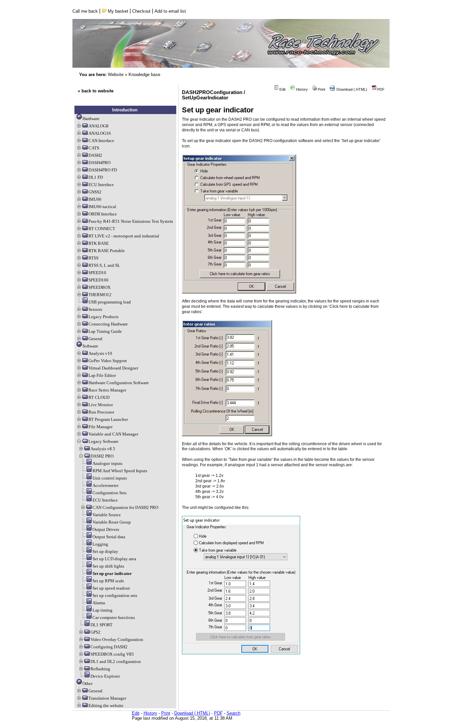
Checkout (141, 11)
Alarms (98, 602)
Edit (281, 89)
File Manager (100, 426)
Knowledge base (144, 74)
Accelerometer (105, 485)
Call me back (85, 11)
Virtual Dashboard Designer (113, 368)
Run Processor (101, 412)
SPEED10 (97, 272)
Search (233, 713)
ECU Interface (101, 184)
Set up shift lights (108, 566)
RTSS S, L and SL (104, 265)
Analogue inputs (107, 463)
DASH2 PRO (101, 456)
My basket (117, 11)
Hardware (90, 118)
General (95, 338)
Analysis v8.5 (102, 448)
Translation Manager (107, 698)
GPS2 (95, 632)
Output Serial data (108, 536)
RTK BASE (98, 243)
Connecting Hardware (108, 323)
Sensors (95, 309)
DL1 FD (95, 177)
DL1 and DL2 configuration (115, 661)
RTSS (93, 257)
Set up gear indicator (112, 573)
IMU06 (94, 199)
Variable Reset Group (111, 522)
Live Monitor (100, 404)
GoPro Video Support (107, 360)
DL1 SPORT (101, 624)
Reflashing (100, 668)
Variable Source (106, 514)
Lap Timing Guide (105, 331)
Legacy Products (103, 316)
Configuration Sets (109, 492)
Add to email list (170, 11)
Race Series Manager (107, 390)
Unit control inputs (109, 478)
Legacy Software (103, 441)
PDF (380, 89)
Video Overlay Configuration (116, 639)
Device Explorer (105, 676)
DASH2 (95, 155)
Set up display (105, 551)
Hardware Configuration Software (118, 382)
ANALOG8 (98, 125)
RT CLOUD (98, 397)
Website (116, 74)
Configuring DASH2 (109, 646)
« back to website (95, 90)
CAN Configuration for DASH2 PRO (125, 507)
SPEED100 (98, 279)
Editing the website (106, 705)
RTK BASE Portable (106, 250)
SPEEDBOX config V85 (112, 654)
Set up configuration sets (114, 595)
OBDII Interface (102, 213)
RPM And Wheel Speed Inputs (119, 470)
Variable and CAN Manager (113, 434)
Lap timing (102, 610)
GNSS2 (94, 191)
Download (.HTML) (351, 89)
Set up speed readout (111, 588)
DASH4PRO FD (102, 169)
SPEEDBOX (99, 287)
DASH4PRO (99, 162)
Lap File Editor (102, 375)
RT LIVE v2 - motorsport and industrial (123, 235)
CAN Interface (101, 140)
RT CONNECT (101, 228)
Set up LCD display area (114, 558)
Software (90, 345)
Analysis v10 (100, 353)
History (301, 89)
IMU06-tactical (102, 206)
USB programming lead (109, 301)
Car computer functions (113, 617)
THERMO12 (99, 294)
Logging (100, 544)
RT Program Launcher (108, 419)
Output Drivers (105, 529)
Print (321, 89)
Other (87, 683)
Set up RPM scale (108, 580)
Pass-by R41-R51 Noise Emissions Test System (130, 221)
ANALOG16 (99, 133)
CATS (93, 147)
